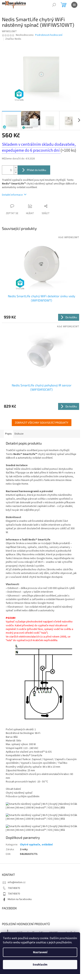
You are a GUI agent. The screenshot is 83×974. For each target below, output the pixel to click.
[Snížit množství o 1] (16, 172)
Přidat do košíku (36, 170)
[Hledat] (54, 5)
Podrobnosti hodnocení (48, 35)
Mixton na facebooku (20, 899)
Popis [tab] (8, 434)
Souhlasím (40, 964)
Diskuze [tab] (19, 434)
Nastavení (40, 952)
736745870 (14, 888)
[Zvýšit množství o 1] (16, 168)
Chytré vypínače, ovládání (36, 845)
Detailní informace (12, 195)
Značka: (13, 39)
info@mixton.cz (16, 882)
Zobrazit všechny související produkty (41, 422)
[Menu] (74, 5)
